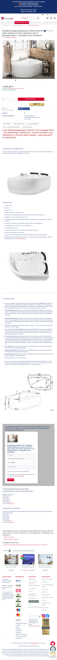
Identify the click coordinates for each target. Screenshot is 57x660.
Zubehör (6, 551)
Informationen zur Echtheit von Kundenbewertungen (33, 584)
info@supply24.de (10, 504)
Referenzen (45, 592)
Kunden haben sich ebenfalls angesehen (23, 551)
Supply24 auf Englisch (47, 597)
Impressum (44, 610)
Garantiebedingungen (32, 124)
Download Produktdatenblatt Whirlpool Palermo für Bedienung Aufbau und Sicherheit (26, 545)
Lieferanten (45, 582)
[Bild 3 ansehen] (19, 80)
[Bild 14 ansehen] (39, 80)
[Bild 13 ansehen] (37, 80)
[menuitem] (30, 18)
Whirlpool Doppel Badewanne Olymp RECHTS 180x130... (28, 566)
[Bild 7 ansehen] (26, 80)
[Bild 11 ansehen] (34, 80)
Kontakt (30, 591)
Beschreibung (6, 124)
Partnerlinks (45, 589)
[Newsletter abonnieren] (39, 616)
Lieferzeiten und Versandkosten (32, 595)
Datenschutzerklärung (18, 476)
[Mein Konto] (51, 18)
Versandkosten (34, 643)
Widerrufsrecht (32, 598)
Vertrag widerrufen (34, 601)
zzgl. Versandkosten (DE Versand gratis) (15, 88)
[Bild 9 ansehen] (30, 80)
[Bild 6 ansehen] (24, 80)
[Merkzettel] (47, 18)
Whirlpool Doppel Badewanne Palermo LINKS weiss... (11, 566)
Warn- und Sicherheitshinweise (11, 127)
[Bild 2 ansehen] (17, 80)
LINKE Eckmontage (20, 239)
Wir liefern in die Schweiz (46, 604)
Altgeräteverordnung (18, 124)
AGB (29, 604)
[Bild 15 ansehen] (41, 80)
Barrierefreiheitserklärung (34, 607)
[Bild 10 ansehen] (32, 80)
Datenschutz (45, 607)
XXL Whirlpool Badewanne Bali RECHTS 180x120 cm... (45, 566)
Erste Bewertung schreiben (10, 37)
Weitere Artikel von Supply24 (11, 539)
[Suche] (38, 18)
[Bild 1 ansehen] (15, 80)
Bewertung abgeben (9, 110)
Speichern (10, 480)
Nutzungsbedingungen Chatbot (47, 586)
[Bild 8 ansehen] (28, 80)
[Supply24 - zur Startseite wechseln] (7, 18)
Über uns (44, 600)
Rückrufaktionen (46, 595)
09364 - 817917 (7, 586)
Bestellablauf (31, 579)
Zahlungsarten (32, 588)
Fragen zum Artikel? (9, 537)
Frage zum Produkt (27, 127)
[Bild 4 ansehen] (21, 80)
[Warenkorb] (54, 18)
